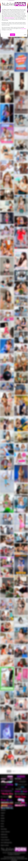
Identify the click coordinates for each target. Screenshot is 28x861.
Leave (25, 34)
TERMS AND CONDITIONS (9, 17)
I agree (12, 34)
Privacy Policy (23, 28)
